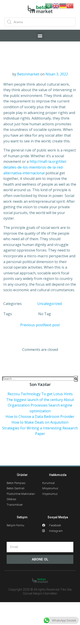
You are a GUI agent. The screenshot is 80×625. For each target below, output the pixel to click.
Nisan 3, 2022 (57, 74)
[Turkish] (70, 5)
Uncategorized (49, 303)
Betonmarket (28, 74)
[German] (62, 5)
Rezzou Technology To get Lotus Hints (40, 393)
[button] (40, 35)
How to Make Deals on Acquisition (40, 422)
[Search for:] (38, 378)
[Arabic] (48, 5)
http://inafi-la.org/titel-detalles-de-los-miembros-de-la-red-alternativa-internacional (35, 167)
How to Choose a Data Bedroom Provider (40, 416)
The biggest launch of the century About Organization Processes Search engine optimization (40, 405)
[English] (55, 5)
